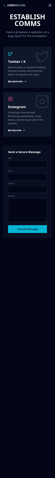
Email (10, 171)
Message (11, 196)
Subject (11, 184)
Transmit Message (27, 229)
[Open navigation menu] (50, 5)
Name (10, 158)
